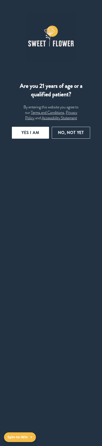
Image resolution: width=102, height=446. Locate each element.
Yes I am (30, 132)
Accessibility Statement (59, 118)
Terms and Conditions (47, 112)
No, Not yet (71, 132)
